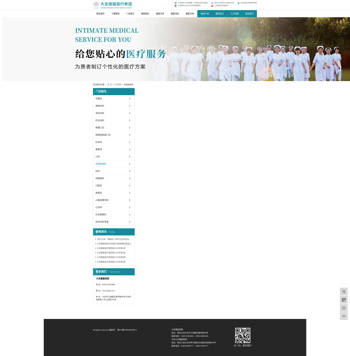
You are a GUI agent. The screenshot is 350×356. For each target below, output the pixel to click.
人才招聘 (235, 13)
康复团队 (145, 13)
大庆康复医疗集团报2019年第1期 (111, 253)
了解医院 (115, 13)
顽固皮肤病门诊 (103, 135)
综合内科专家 (102, 222)
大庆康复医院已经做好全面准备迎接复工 (114, 244)
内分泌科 (99, 120)
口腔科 (98, 185)
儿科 (97, 156)
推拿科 (98, 149)
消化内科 (99, 113)
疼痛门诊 (99, 127)
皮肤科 (98, 193)
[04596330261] (344, 291)
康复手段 (190, 13)
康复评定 (160, 13)
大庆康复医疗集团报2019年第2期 (111, 257)
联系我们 (249, 13)
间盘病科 (99, 178)
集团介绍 (205, 13)
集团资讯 (220, 13)
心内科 (98, 207)
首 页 (109, 84)
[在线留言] (344, 308)
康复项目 (175, 13)
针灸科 (98, 142)
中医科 (98, 98)
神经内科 (99, 106)
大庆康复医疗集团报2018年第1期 (111, 248)
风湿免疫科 (100, 164)
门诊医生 (130, 13)
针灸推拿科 (100, 214)
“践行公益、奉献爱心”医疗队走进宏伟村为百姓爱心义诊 (115, 239)
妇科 (97, 171)
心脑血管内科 (102, 200)
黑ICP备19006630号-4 (127, 330)
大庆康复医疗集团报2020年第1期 (111, 262)
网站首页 (100, 13)
